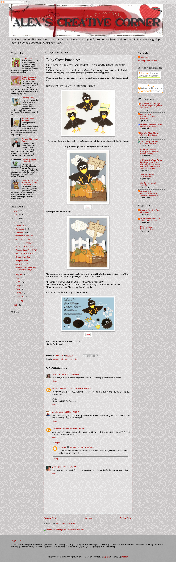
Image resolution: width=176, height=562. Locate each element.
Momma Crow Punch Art (26, 250)
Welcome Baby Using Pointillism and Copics (149, 194)
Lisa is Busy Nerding (149, 141)
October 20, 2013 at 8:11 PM (73, 428)
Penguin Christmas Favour (30, 140)
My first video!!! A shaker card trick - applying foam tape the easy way (150, 166)
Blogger (124, 557)
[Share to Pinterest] (97, 355)
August (19, 274)
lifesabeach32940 (59, 388)
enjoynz (106, 557)
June (18, 282)
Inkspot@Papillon (147, 191)
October (20, 233)
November (20, 229)
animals (56, 359)
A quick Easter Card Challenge (148, 117)
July (18, 278)
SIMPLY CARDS (146, 114)
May (18, 285)
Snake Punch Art (22, 264)
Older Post (126, 518)
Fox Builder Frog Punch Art (29, 161)
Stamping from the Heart (151, 125)
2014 (16, 218)
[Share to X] (90, 355)
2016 (16, 211)
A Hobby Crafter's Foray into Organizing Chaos (151, 161)
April (18, 289)
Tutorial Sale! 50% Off (148, 220)
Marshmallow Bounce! (149, 135)
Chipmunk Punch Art (24, 236)
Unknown (62, 447)
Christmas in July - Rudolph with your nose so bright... (30, 182)
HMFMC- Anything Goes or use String (151, 107)
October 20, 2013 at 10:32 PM (82, 447)
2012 (16, 305)
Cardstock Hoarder (148, 183)
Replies (58, 442)
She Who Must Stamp (149, 133)
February (20, 296)
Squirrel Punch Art (23, 239)
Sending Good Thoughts (28, 119)
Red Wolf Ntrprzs (148, 149)
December (21, 225)
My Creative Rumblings (150, 104)
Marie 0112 (56, 428)
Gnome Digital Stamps (149, 127)
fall (62, 359)
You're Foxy (27, 58)
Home (88, 518)
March (19, 293)
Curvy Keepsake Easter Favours (29, 78)
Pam (54, 374)
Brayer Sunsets (22, 260)
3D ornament (145, 212)
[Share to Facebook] (94, 355)
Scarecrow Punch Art (24, 243)
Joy (53, 412)
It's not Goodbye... (147, 229)
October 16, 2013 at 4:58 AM (68, 374)
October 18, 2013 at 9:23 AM (67, 412)
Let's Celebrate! (146, 177)
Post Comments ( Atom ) (65, 523)
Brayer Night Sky (22, 257)
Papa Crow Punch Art (25, 246)
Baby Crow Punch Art (25, 253)
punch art (69, 359)
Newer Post (50, 518)
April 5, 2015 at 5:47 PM (66, 467)
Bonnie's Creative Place (150, 210)
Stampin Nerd (146, 227)
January (20, 300)
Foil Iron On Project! (148, 143)
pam (54, 467)
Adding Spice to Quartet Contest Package (150, 153)
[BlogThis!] (87, 355)
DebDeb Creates (147, 174)
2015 (16, 215)
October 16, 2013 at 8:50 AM (79, 388)
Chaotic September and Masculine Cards (25, 269)
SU (76, 359)
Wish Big (143, 185)
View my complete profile (148, 61)
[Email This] (84, 355)
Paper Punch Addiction (150, 218)
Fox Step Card (28, 98)
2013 (16, 222)
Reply (54, 381)
